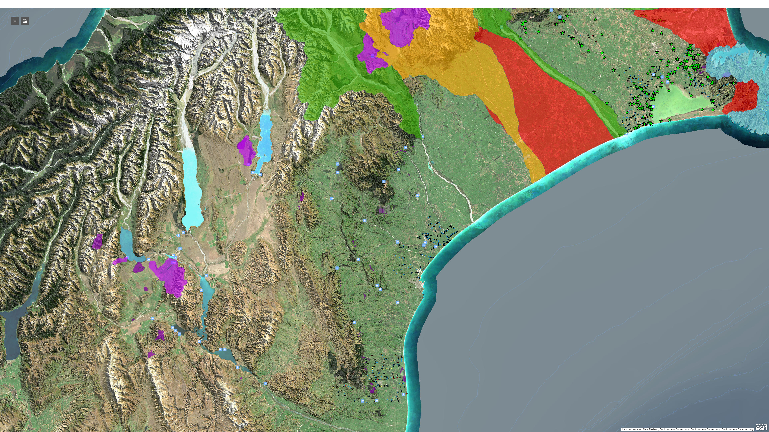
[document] (384, 158)
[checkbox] (384, 310)
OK (566, 318)
